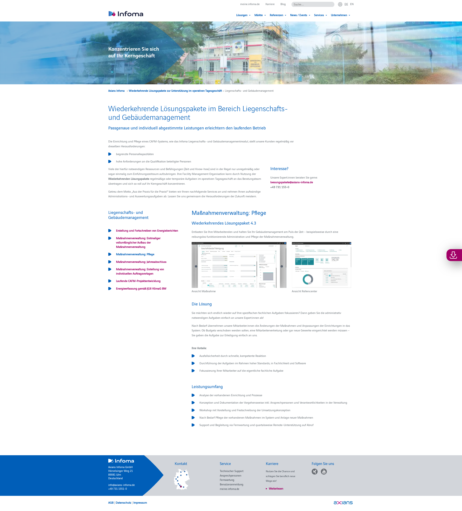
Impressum (140, 502)
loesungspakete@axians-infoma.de (291, 182)
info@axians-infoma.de (121, 485)
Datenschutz (123, 502)
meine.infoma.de (250, 4)
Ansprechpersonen (230, 475)
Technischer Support (231, 471)
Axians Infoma (116, 90)
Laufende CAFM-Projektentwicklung (138, 281)
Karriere (270, 4)
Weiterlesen (276, 488)
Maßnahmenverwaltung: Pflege (135, 254)
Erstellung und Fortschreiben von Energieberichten (147, 230)
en (352, 4)
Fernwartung (227, 480)
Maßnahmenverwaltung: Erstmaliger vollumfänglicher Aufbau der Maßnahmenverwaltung (138, 242)
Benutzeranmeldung (231, 484)
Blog (283, 4)
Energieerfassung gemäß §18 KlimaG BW (141, 288)
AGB (111, 502)
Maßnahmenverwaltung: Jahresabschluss (141, 262)
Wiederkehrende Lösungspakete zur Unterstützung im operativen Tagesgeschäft (175, 90)
